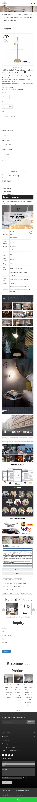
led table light (18, 579)
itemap (4, 795)
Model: (5, 188)
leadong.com (19, 795)
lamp (30, 593)
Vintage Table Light (20, 583)
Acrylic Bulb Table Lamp (10, 590)
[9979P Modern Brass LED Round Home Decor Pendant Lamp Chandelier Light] (18, 678)
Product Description (12, 197)
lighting (23, 593)
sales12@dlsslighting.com (14, 750)
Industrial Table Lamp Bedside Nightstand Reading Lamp (25, 617)
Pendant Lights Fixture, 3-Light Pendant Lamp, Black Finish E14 (12, 617)
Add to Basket (13, 176)
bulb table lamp (7, 586)
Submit (6, 651)
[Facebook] (3, 755)
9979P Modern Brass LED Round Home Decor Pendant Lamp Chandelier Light (18, 692)
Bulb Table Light (19, 586)
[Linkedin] (6, 755)
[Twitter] (9, 755)
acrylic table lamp (7, 583)
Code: (4, 194)
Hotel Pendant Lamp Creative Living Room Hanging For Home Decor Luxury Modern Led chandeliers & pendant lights (28, 695)
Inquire (13, 171)
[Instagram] (12, 755)
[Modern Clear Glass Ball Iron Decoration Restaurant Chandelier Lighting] (8, 678)
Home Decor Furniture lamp (10, 593)
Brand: (5, 191)
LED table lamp (7, 579)
